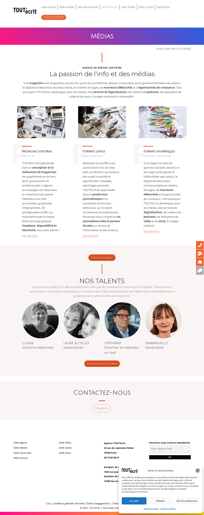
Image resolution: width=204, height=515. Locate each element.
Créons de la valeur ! (102, 257)
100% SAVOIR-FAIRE (87, 7)
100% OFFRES (128, 7)
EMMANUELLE (156, 343)
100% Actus (65, 452)
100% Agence (20, 442)
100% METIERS (66, 7)
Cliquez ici (102, 408)
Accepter (134, 501)
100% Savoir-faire (22, 452)
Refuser (160, 501)
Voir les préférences (186, 501)
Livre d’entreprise (53, 17)
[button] (197, 470)
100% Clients (65, 447)
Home (159, 49)
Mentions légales (151, 508)
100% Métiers (20, 447)
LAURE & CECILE (76, 343)
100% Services (20, 457)
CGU (48, 503)
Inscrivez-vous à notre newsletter (169, 442)
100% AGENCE (48, 7)
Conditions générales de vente (68, 503)
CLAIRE (28, 343)
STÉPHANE (112, 343)
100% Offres (65, 442)
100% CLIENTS (146, 7)
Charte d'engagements (98, 503)
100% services (173, 49)
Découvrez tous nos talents (102, 363)
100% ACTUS (163, 7)
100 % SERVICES (109, 7)
